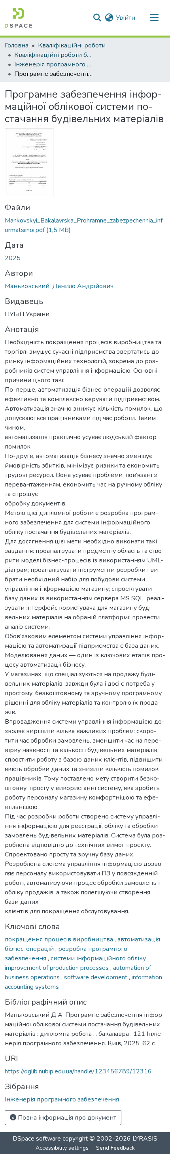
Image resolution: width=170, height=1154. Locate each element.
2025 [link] (13, 258)
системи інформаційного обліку (99, 958)
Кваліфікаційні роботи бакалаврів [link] (53, 55)
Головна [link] (16, 45)
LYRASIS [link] (144, 1138)
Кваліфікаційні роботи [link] (72, 45)
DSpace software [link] (37, 1138)
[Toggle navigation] (154, 17)
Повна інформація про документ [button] (66, 1117)
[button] (18, 18)
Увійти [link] (125, 17)
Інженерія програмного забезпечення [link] (53, 64)
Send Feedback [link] (115, 1148)
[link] (85, 225)
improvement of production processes (57, 968)
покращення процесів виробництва (60, 939)
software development (96, 977)
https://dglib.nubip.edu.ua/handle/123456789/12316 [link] (78, 1071)
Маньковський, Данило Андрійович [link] (59, 286)
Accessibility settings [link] (62, 1148)
